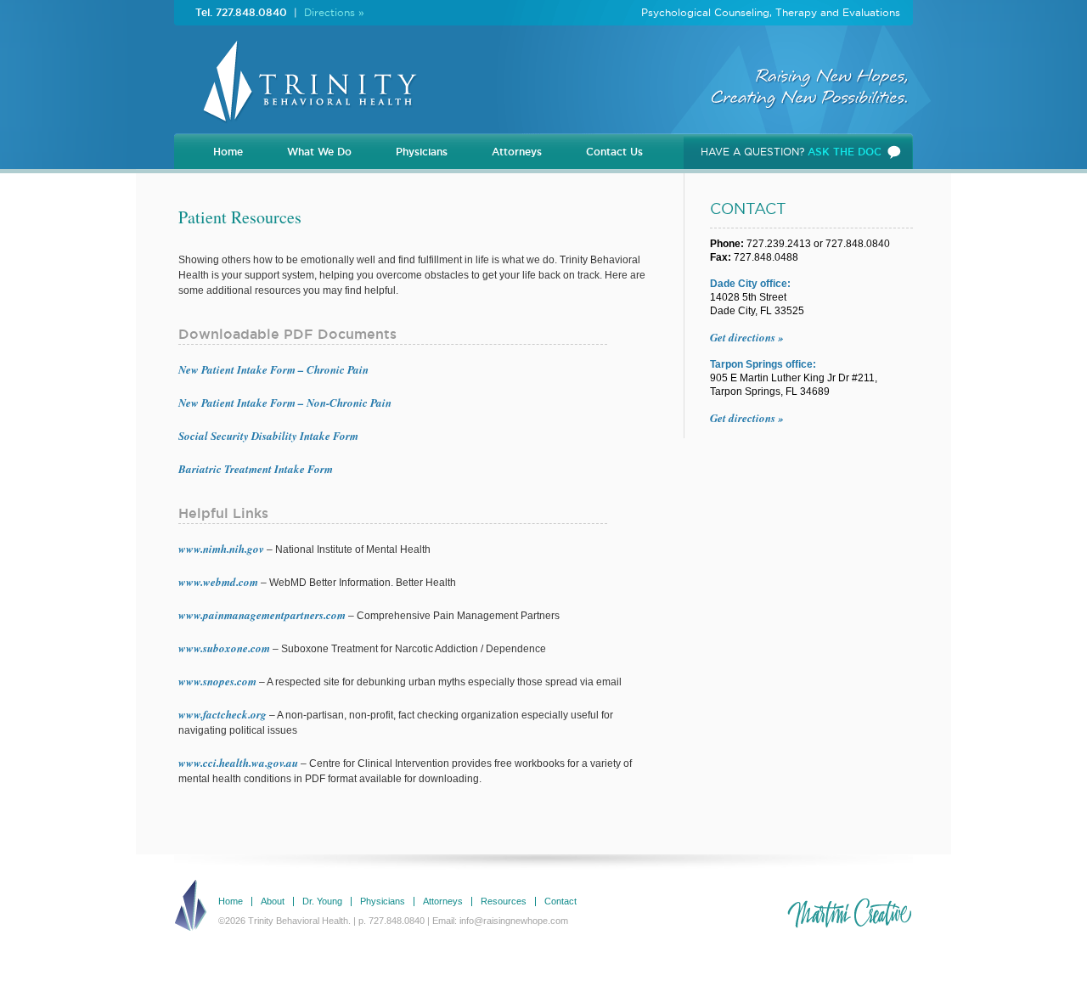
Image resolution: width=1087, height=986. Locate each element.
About (272, 901)
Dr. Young (322, 901)
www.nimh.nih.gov (221, 548)
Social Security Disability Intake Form (268, 435)
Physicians (422, 151)
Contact (560, 901)
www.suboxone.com (224, 648)
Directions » (334, 12)
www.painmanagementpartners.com (262, 615)
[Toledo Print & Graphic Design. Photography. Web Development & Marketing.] (849, 914)
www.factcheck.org (222, 714)
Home (228, 151)
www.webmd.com (218, 581)
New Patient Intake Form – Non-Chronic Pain (284, 402)
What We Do (319, 151)
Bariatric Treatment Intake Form (255, 468)
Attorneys (517, 151)
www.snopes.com (217, 681)
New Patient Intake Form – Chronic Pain (273, 369)
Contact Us (614, 151)
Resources (504, 901)
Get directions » (747, 337)
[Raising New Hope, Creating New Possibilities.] (305, 127)
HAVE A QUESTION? (791, 151)
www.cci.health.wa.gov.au (238, 762)
